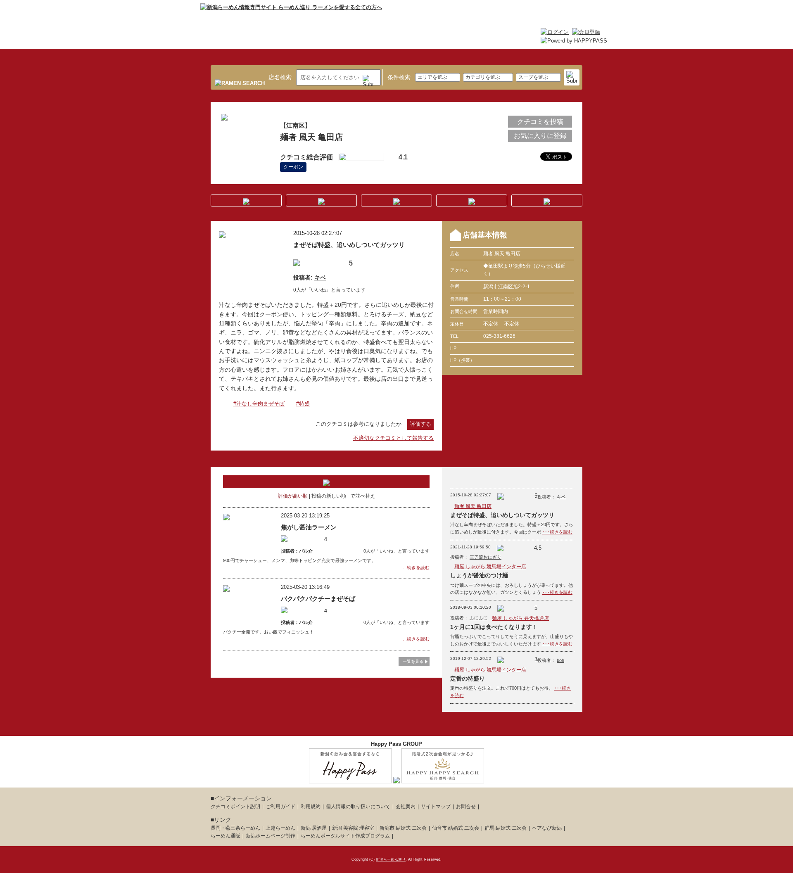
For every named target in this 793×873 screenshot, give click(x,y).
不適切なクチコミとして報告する (393, 438)
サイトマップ (436, 806)
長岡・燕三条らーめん (235, 828)
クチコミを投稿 (540, 121)
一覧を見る (413, 661)
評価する (420, 424)
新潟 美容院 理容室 (353, 828)
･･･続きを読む (557, 531)
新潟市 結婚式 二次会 (403, 828)
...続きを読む (416, 567)
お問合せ (466, 806)
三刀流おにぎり (485, 557)
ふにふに (479, 617)
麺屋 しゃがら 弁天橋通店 (520, 618)
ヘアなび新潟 (547, 828)
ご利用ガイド (280, 806)
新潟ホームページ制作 (270, 836)
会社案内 (405, 806)
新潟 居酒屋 (314, 828)
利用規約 (311, 806)
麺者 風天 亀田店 (472, 506)
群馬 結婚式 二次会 (505, 828)
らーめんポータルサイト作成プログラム (345, 836)
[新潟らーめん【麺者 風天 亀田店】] (224, 116)
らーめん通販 (225, 836)
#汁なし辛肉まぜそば (259, 404)
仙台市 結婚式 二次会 (455, 828)
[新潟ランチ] (396, 779)
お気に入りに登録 (540, 135)
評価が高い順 (293, 496)
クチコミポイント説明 (235, 806)
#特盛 (303, 404)
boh (560, 660)
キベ (320, 277)
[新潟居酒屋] (350, 779)
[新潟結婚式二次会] (442, 779)
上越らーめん (280, 828)
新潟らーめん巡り (391, 859)
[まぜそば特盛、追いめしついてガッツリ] (222, 233)
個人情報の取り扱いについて (358, 806)
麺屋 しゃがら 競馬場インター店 (490, 566)
